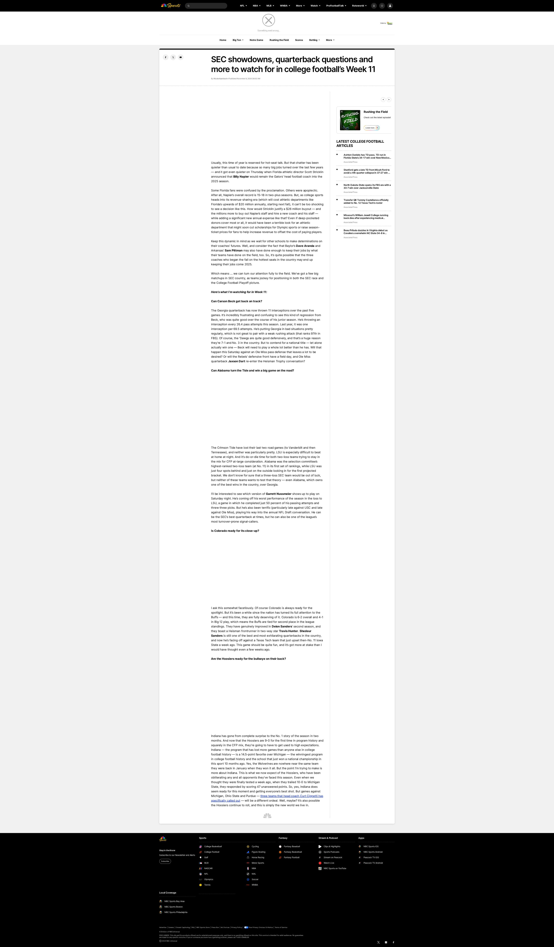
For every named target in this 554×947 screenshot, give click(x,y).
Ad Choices (225, 927)
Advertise (162, 927)
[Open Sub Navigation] (246, 5)
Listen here (370, 128)
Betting (313, 40)
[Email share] (181, 57)
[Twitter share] (173, 57)
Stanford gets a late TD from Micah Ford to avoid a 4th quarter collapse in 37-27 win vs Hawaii (367, 171)
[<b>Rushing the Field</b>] (350, 120)
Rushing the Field (279, 40)
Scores (299, 40)
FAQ (193, 927)
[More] (374, 6)
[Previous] (383, 99)
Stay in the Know (167, 850)
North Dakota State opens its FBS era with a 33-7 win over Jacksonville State (367, 186)
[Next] (389, 99)
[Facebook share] (166, 57)
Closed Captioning (183, 927)
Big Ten (237, 40)
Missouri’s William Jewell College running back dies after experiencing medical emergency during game (366, 216)
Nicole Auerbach (220, 78)
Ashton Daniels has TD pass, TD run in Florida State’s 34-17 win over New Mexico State (366, 156)
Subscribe (165, 861)
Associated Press (350, 162)
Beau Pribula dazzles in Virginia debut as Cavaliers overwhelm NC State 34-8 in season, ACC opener (366, 232)
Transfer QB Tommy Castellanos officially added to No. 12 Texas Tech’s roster (366, 201)
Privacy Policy (236, 927)
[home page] (171, 6)
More (329, 40)
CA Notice (269, 927)
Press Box (215, 927)
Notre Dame (256, 40)
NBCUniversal (174, 932)
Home (223, 40)
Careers (171, 927)
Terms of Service (281, 927)
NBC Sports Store (203, 927)
